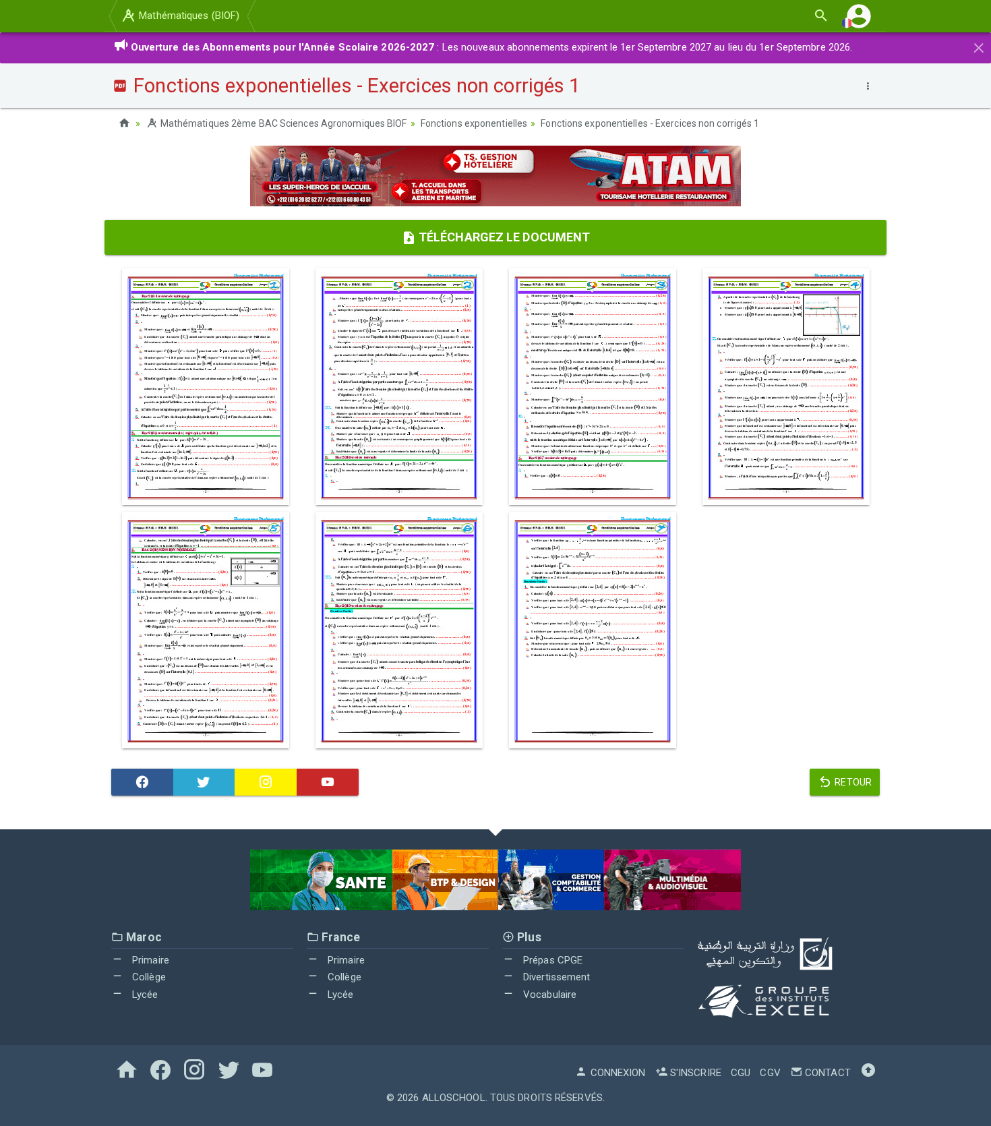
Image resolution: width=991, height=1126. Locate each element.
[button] (859, 16)
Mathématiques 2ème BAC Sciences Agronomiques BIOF (282, 123)
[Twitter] (204, 782)
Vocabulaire (548, 994)
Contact (826, 1073)
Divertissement (555, 977)
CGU (740, 1073)
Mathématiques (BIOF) (187, 15)
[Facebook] (142, 782)
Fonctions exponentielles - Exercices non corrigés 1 (650, 123)
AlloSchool (453, 1098)
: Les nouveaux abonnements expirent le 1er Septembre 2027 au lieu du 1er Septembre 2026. (492, 47)
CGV (770, 1073)
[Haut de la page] (868, 1073)
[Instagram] (266, 782)
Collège (147, 977)
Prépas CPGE (551, 960)
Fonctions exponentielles (474, 123)
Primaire (149, 960)
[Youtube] (328, 782)
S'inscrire (694, 1073)
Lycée (143, 994)
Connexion (616, 1073)
